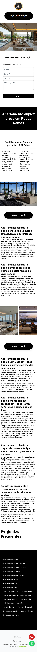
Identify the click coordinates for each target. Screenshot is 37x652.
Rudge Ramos (17, 641)
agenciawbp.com (23, 646)
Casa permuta (27, 591)
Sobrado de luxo (27, 611)
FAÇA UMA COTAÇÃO (18, 215)
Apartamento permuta (11, 579)
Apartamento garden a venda (13, 575)
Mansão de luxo (8, 607)
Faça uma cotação (18, 346)
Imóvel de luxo (8, 603)
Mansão (20, 603)
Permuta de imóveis (25, 607)
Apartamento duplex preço (12, 571)
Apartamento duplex (10, 560)
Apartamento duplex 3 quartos (14, 563)
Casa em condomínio (10, 591)
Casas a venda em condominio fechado (17, 595)
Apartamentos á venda (11, 587)
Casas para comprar (10, 599)
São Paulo (17, 637)
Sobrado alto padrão (10, 611)
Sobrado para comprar (11, 615)
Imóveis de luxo (26, 599)
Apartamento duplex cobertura (14, 567)
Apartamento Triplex (10, 583)
